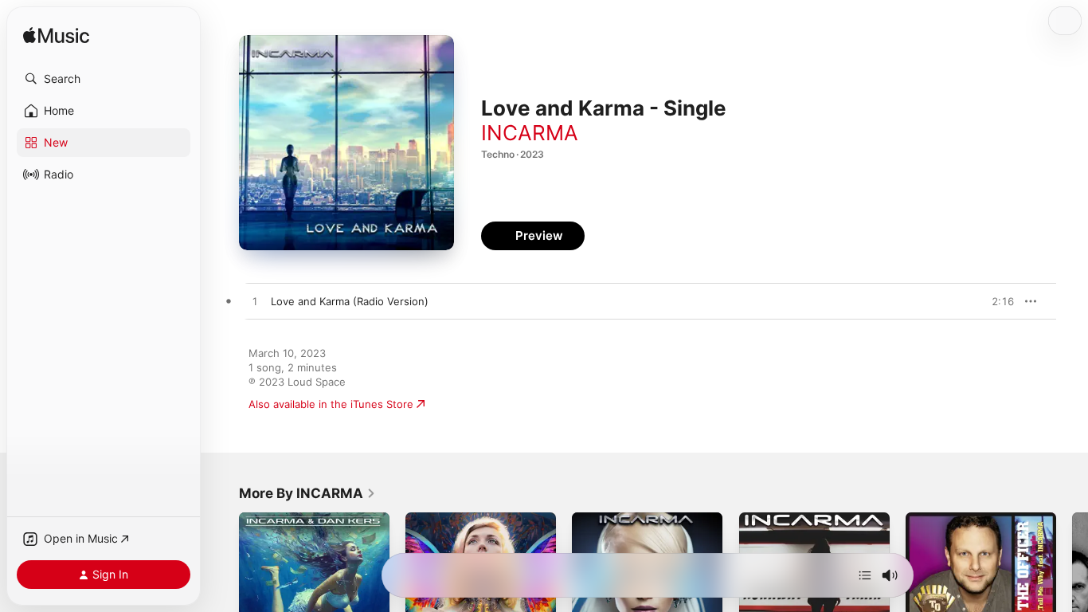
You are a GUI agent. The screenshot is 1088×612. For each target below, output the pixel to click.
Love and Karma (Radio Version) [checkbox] (350, 301)
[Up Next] (865, 575)
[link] (307, 493)
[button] (104, 78)
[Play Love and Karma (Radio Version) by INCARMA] (255, 302)
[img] (56, 36)
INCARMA (529, 132)
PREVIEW (996, 301)
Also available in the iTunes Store (331, 404)
